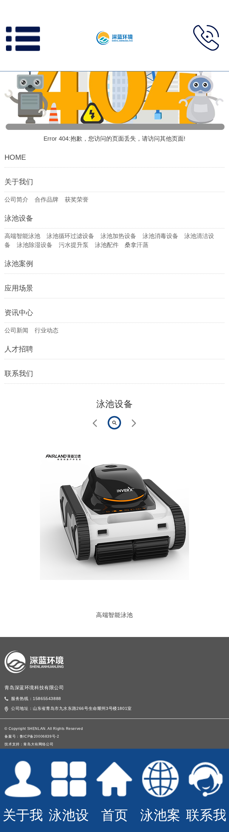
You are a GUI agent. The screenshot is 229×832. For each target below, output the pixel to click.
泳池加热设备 (118, 236)
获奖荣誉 (77, 199)
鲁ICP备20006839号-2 (39, 736)
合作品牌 (46, 199)
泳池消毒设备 (160, 236)
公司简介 (16, 199)
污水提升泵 (74, 245)
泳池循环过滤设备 (70, 236)
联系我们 (18, 373)
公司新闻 (16, 330)
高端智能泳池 (22, 236)
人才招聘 (18, 349)
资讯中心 (18, 312)
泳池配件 (107, 245)
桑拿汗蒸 (136, 245)
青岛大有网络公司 (38, 744)
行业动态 (46, 330)
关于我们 (18, 182)
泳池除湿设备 (34, 245)
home (15, 157)
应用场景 (18, 288)
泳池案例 (18, 264)
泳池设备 (18, 218)
